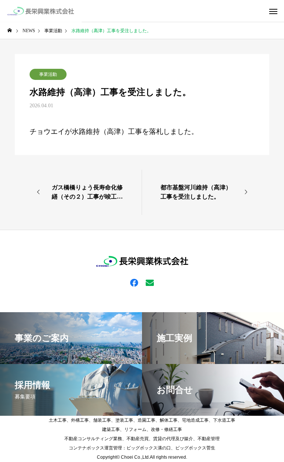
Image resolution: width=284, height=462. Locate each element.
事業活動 (48, 74)
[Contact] (150, 282)
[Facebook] (134, 282)
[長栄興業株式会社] (41, 11)
